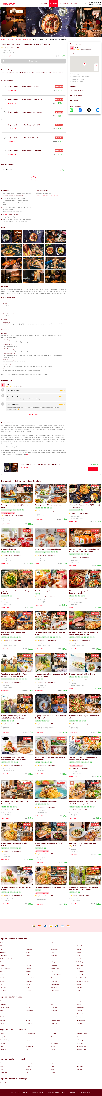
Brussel (2, 1014)
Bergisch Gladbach (5, 1040)
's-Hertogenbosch (81, 943)
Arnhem (2, 962)
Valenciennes (80, 1069)
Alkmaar (2, 946)
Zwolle (78, 991)
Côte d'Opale (3, 1073)
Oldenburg (79, 1040)
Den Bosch (3, 987)
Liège (52, 1004)
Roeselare (79, 1004)
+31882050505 (86, 1092)
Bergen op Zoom (5, 968)
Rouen (78, 1063)
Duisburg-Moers (30, 1034)
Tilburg (78, 949)
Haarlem (28, 984)
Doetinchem (29, 949)
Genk (27, 1001)
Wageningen (80, 971)
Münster (78, 1037)
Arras (1, 1066)
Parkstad (53, 978)
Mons (52, 1014)
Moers (53, 1046)
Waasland (79, 1017)
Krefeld (53, 1037)
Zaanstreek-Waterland (82, 981)
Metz (52, 1063)
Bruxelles (3, 1017)
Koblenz (53, 1034)
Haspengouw (29, 1010)
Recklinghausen (81, 1046)
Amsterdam (3, 955)
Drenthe (28, 955)
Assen (2, 965)
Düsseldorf (29, 1040)
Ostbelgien (79, 1001)
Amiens (2, 1063)
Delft (1, 984)
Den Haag (3, 991)
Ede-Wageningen (30, 959)
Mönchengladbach (81, 1034)
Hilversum (54, 943)
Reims (53, 1073)
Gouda (27, 975)
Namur (53, 1017)
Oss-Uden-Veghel (56, 975)
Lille (27, 1073)
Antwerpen (3, 1004)
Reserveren (92, 469)
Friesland (28, 971)
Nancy (53, 1066)
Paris (52, 1069)
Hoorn (53, 946)
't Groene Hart (30, 978)
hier (6, 196)
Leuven (53, 1001)
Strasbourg (79, 1066)
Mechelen (54, 1010)
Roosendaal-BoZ (56, 984)
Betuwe (2, 971)
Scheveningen (55, 991)
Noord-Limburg (55, 968)
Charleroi (2, 1020)
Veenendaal (79, 965)
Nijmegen (53, 962)
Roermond (54, 981)
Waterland (79, 975)
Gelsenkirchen (30, 1046)
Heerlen (28, 987)
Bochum (2, 1043)
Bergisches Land (4, 1037)
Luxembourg (54, 1007)
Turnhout (79, 1010)
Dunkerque (29, 1063)
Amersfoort (3, 952)
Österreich (3, 1083)
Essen (27, 1043)
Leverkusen (54, 1043)
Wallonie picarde (81, 1020)
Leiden (53, 952)
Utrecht (78, 959)
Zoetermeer (79, 987)
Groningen (29, 981)
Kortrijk (28, 1020)
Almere (2, 949)
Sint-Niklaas (80, 1007)
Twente (78, 952)
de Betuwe (3, 981)
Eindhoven (28, 962)
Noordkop (54, 965)
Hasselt (28, 1014)
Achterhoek (3, 943)
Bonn (1, 1046)
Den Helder (29, 943)
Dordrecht (28, 952)
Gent (27, 1004)
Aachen (2, 1034)
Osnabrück (79, 1043)
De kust (2, 1023)
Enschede (28, 965)
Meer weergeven (33, 414)
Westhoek (79, 1023)
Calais (2, 1069)
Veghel (78, 968)
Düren (27, 1037)
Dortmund (3, 1049)
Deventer (28, 946)
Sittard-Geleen (80, 946)
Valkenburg (79, 962)
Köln (52, 1040)
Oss (52, 971)
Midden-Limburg (56, 959)
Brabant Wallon (4, 1007)
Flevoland (28, 968)
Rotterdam (54, 987)
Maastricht (54, 955)
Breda (1, 975)
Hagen (27, 1049)
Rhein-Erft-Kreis (81, 1049)
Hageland (28, 1007)
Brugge (2, 1010)
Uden (78, 955)
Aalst (1, 1001)
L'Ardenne (29, 1023)
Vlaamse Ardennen (82, 1014)
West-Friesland (81, 978)
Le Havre (28, 1069)
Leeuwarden (54, 949)
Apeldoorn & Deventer (6, 959)
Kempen (28, 1017)
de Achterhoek (4, 978)
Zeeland (78, 984)
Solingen (2, 1053)
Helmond (28, 991)
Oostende (54, 1023)
